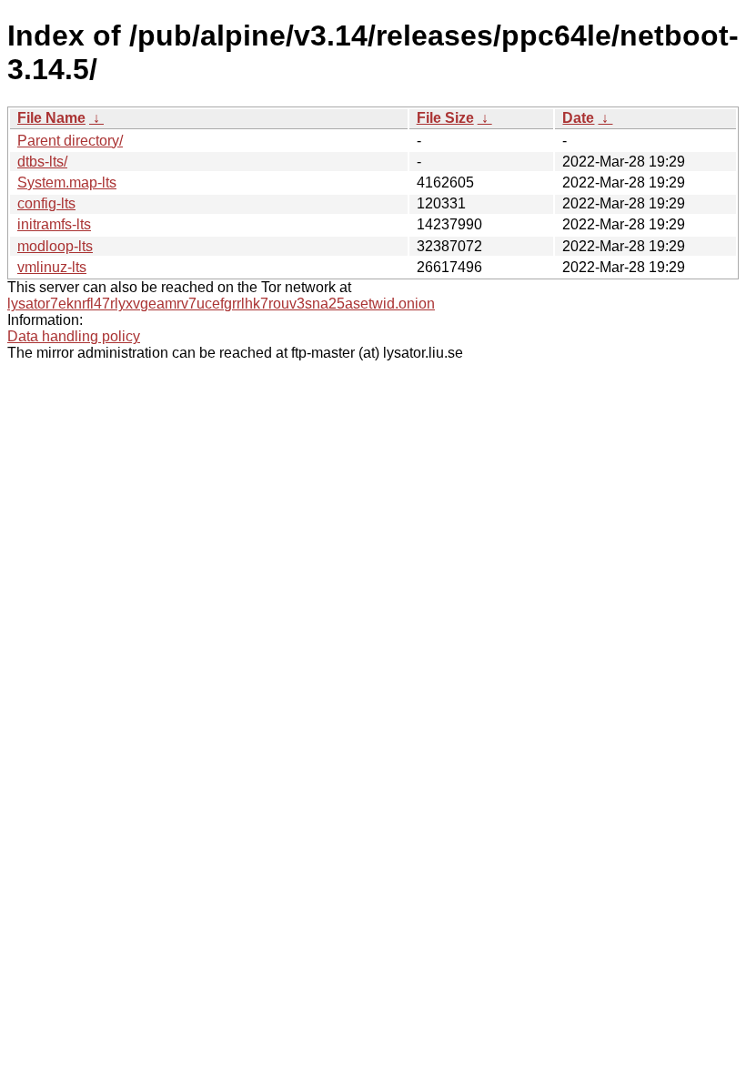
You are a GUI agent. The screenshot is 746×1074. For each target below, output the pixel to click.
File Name (51, 118)
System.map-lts (66, 182)
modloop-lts (55, 246)
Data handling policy (73, 336)
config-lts (46, 203)
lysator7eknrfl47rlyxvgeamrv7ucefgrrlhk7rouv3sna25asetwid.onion (221, 303)
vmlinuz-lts (51, 267)
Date (578, 118)
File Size (445, 118)
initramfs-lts (54, 224)
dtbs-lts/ (42, 161)
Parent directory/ (70, 140)
